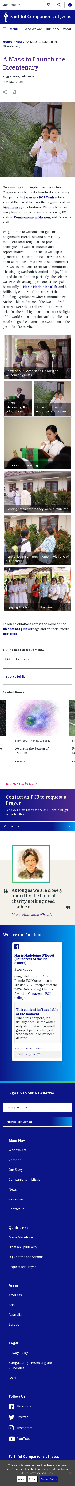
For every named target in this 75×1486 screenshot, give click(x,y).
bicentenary (12, 207)
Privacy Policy (18, 1353)
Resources (16, 1199)
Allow (21, 1479)
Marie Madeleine (21, 1237)
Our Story (52, 29)
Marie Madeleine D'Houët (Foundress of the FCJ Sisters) (34, 959)
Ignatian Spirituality (23, 1247)
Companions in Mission (32, 217)
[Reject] (70, 1473)
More (18, 761)
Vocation (15, 1160)
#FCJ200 (10, 634)
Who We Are (33, 29)
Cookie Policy (49, 1479)
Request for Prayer (22, 1267)
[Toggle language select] (70, 5)
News (13, 1189)
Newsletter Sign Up (20, 1121)
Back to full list (16, 676)
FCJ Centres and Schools (26, 1257)
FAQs (12, 1378)
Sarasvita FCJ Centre (40, 197)
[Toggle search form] (59, 5)
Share (39, 1048)
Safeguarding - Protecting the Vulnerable (30, 1365)
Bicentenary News (17, 629)
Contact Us (11, 826)
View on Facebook (23, 1048)
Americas (15, 1295)
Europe (14, 1324)
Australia (15, 1315)
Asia (7, 659)
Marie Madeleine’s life (40, 287)
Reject (33, 1479)
